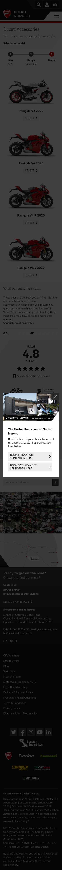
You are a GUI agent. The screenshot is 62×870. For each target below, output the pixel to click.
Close (55, 396)
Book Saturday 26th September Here (24, 466)
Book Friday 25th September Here (22, 456)
